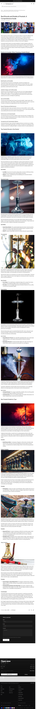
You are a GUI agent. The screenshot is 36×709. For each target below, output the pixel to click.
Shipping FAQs (20, 692)
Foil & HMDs (2, 692)
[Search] (2, 6)
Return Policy (20, 696)
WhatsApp (26, 674)
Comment (4, 628)
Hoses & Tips (11, 692)
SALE (1, 694)
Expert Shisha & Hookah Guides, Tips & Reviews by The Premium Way (14, 10)
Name (4, 619)
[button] (2, 4)
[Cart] (34, 4)
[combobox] (14, 6)
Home (2, 10)
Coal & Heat (10, 690)
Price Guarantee (20, 694)
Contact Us (20, 690)
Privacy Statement (21, 698)
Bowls (1, 690)
